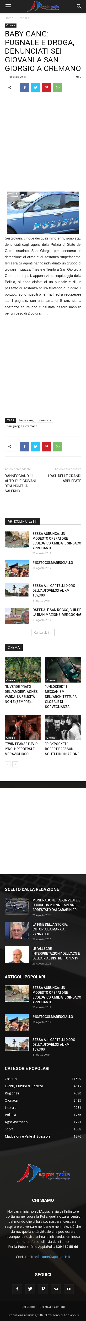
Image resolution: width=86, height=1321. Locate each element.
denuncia (45, 420)
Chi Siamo (28, 1307)
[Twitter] (30, 1289)
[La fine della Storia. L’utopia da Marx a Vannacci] (17, 930)
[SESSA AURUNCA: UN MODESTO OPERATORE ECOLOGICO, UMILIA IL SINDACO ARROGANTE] (17, 539)
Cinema (10, 680)
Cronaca (23, 18)
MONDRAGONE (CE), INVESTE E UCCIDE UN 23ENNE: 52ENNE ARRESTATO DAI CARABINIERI (56, 905)
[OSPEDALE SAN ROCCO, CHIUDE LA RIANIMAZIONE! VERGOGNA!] (17, 616)
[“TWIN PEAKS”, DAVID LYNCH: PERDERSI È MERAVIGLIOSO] (23, 727)
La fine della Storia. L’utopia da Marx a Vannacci (50, 929)
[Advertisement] (43, 142)
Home (9, 18)
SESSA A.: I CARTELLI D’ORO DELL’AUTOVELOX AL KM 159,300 (53, 590)
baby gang (26, 420)
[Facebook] (17, 1289)
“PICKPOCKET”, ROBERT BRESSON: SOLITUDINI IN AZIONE (62, 749)
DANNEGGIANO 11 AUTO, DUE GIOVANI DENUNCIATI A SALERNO (20, 483)
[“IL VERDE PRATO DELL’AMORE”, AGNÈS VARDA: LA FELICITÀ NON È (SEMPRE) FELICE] (23, 670)
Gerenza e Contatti (52, 1307)
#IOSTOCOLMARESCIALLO (52, 563)
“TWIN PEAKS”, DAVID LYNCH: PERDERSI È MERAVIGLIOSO (21, 749)
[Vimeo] (43, 1289)
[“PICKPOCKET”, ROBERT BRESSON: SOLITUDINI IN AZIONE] (63, 727)
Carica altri (41, 633)
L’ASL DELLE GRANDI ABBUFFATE (64, 478)
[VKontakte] (56, 1289)
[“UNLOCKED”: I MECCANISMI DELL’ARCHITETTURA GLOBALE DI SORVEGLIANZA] (63, 670)
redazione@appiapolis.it (52, 1256)
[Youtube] (69, 1289)
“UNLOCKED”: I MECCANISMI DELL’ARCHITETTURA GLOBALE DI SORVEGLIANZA (61, 697)
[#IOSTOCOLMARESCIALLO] (17, 568)
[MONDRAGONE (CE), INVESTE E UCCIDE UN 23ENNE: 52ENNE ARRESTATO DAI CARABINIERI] (17, 906)
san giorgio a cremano (22, 426)
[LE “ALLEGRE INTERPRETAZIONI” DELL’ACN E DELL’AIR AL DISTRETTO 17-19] (17, 954)
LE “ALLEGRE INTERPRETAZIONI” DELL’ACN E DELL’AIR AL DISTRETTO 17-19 (56, 953)
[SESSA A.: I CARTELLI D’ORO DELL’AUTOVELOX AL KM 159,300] (17, 590)
